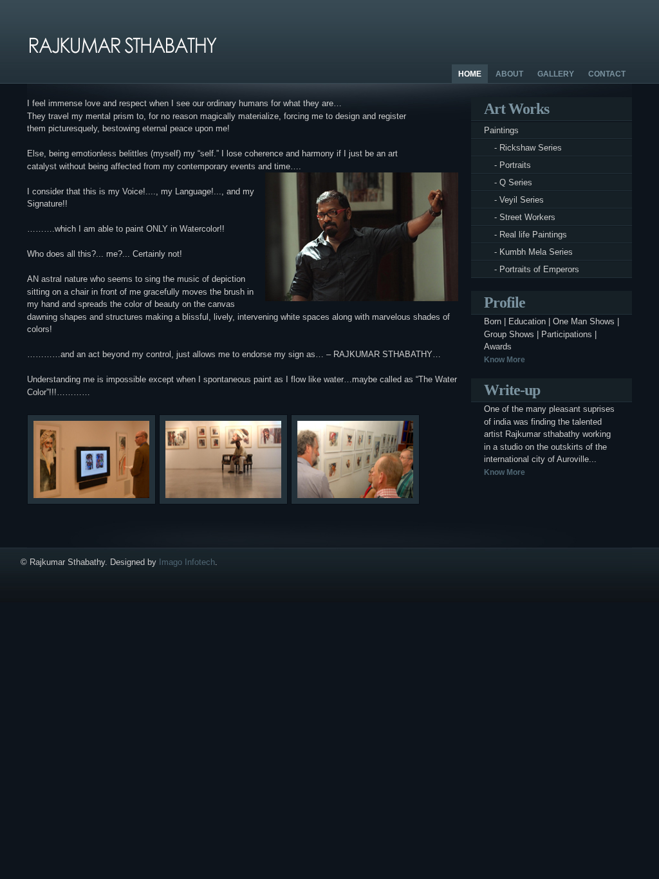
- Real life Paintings (525, 234)
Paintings (501, 130)
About (509, 74)
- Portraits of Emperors (531, 269)
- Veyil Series (514, 200)
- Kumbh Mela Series (528, 252)
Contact (607, 74)
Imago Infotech (187, 562)
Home (469, 74)
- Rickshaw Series (523, 148)
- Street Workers (519, 217)
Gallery (555, 74)
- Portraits (507, 165)
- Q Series (508, 182)
